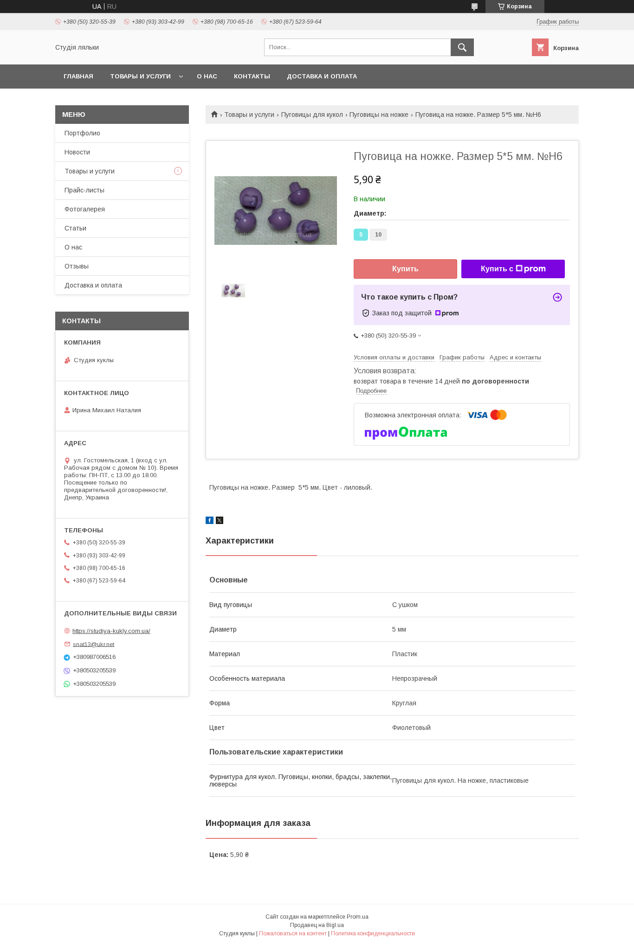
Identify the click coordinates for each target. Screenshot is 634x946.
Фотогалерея (85, 209)
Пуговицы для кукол (312, 114)
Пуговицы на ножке (378, 114)
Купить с (497, 269)
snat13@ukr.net (93, 643)
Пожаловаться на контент (293, 933)
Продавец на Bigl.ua (317, 925)
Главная (78, 76)
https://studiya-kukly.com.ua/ (111, 630)
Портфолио (82, 133)
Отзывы (77, 266)
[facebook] (209, 521)
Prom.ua (358, 917)
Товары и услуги (140, 76)
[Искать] (462, 47)
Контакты (252, 76)
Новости (77, 152)
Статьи (75, 228)
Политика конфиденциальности (373, 933)
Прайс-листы (84, 190)
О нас (207, 76)
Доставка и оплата (322, 76)
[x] (219, 521)
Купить (405, 269)
